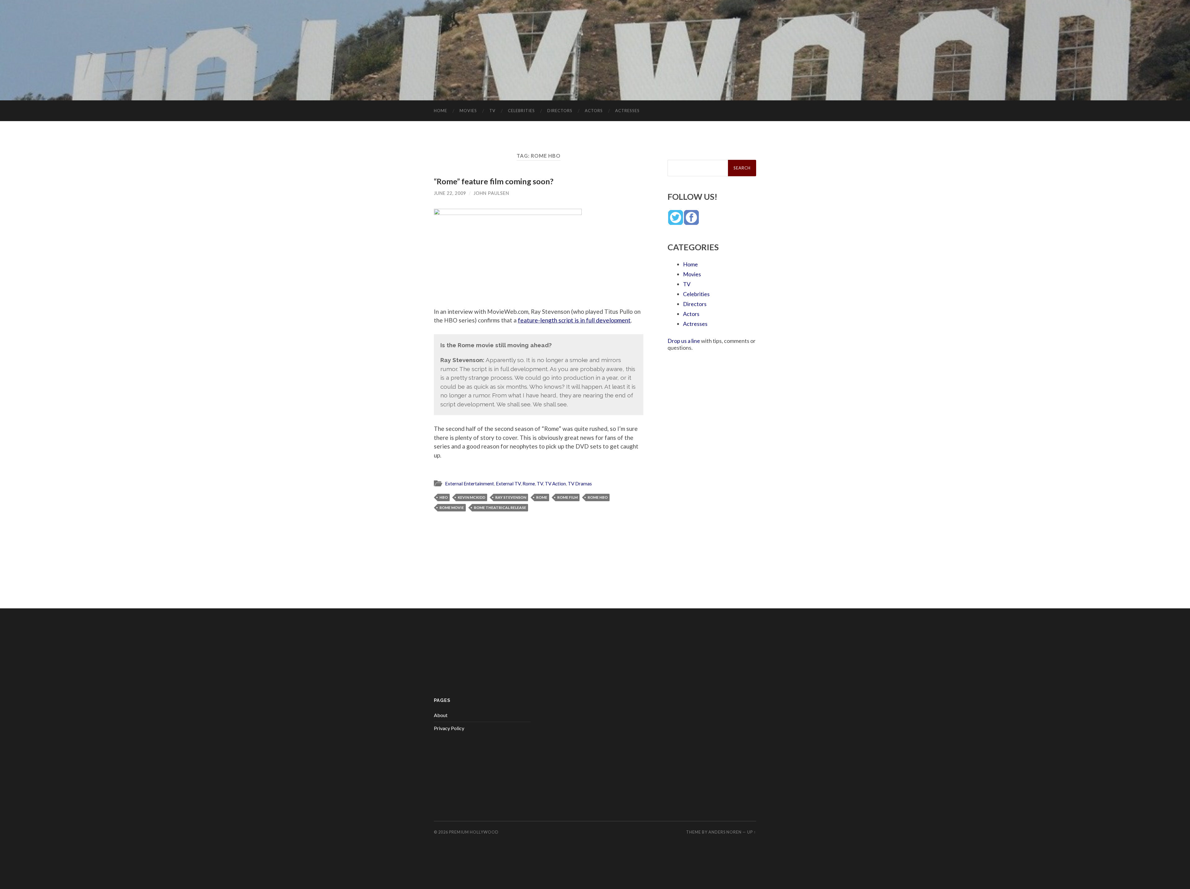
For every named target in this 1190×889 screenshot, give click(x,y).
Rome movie (451, 507)
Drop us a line (684, 340)
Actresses (627, 110)
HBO (443, 497)
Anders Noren (725, 832)
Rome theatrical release (500, 507)
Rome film (567, 497)
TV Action (555, 483)
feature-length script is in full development (574, 320)
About (440, 715)
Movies (468, 110)
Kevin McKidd (471, 497)
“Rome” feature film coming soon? (493, 181)
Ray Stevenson (510, 497)
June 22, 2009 (450, 193)
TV (492, 110)
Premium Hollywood (474, 832)
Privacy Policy (449, 728)
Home (440, 110)
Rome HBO (598, 497)
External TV (508, 483)
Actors (594, 110)
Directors (559, 110)
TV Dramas (580, 483)
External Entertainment (469, 483)
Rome (528, 483)
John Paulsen (491, 193)
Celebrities (521, 110)
